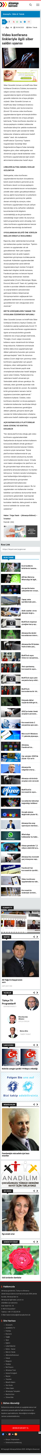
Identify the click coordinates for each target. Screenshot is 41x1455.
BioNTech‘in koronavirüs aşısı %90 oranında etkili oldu (29, 791)
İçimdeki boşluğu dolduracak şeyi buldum (9, 1235)
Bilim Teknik (33, 27)
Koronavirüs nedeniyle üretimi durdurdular (29, 891)
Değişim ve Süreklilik (23, 1031)
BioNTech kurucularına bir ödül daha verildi (30, 690)
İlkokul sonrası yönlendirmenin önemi (19, 1155)
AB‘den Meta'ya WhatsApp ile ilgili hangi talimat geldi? (30, 578)
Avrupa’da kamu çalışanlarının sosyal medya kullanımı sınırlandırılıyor (30, 589)
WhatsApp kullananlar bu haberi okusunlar (30, 835)
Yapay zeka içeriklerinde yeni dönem (28, 601)
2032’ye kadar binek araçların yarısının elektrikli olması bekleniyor (30, 712)
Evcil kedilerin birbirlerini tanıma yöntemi (29, 567)
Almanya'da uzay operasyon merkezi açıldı (29, 824)
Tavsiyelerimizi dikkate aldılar (12, 981)
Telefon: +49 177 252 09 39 (11, 1313)
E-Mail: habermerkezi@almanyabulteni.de (15, 1316)
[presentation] (34, 937)
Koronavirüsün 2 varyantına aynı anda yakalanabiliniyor (30, 724)
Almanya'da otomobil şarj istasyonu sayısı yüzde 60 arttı (30, 858)
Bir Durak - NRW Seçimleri (23, 1018)
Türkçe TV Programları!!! (9, 1002)
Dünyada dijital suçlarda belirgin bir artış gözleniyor (30, 701)
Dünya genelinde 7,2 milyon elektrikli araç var (30, 847)
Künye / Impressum (12, 1441)
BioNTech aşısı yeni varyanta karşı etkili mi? (30, 679)
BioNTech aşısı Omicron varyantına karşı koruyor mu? (30, 656)
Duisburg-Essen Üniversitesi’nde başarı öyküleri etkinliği (19, 1070)
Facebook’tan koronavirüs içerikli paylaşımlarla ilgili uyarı (29, 869)
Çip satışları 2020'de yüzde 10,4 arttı (30, 757)
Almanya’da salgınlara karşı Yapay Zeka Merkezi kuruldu (30, 768)
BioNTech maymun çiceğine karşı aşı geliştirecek (29, 623)
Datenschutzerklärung (14, 1444)
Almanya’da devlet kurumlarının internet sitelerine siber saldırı (30, 634)
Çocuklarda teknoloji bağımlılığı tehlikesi (30, 802)
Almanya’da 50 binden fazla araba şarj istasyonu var (30, 645)
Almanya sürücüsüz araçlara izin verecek (30, 779)
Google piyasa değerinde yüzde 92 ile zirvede (29, 813)
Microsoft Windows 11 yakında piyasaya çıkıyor (30, 735)
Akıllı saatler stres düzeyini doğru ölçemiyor (29, 612)
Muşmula (6, 1279)
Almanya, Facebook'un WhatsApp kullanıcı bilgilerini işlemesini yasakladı (30, 746)
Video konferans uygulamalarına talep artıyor (30, 880)
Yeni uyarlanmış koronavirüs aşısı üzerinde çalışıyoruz (30, 668)
